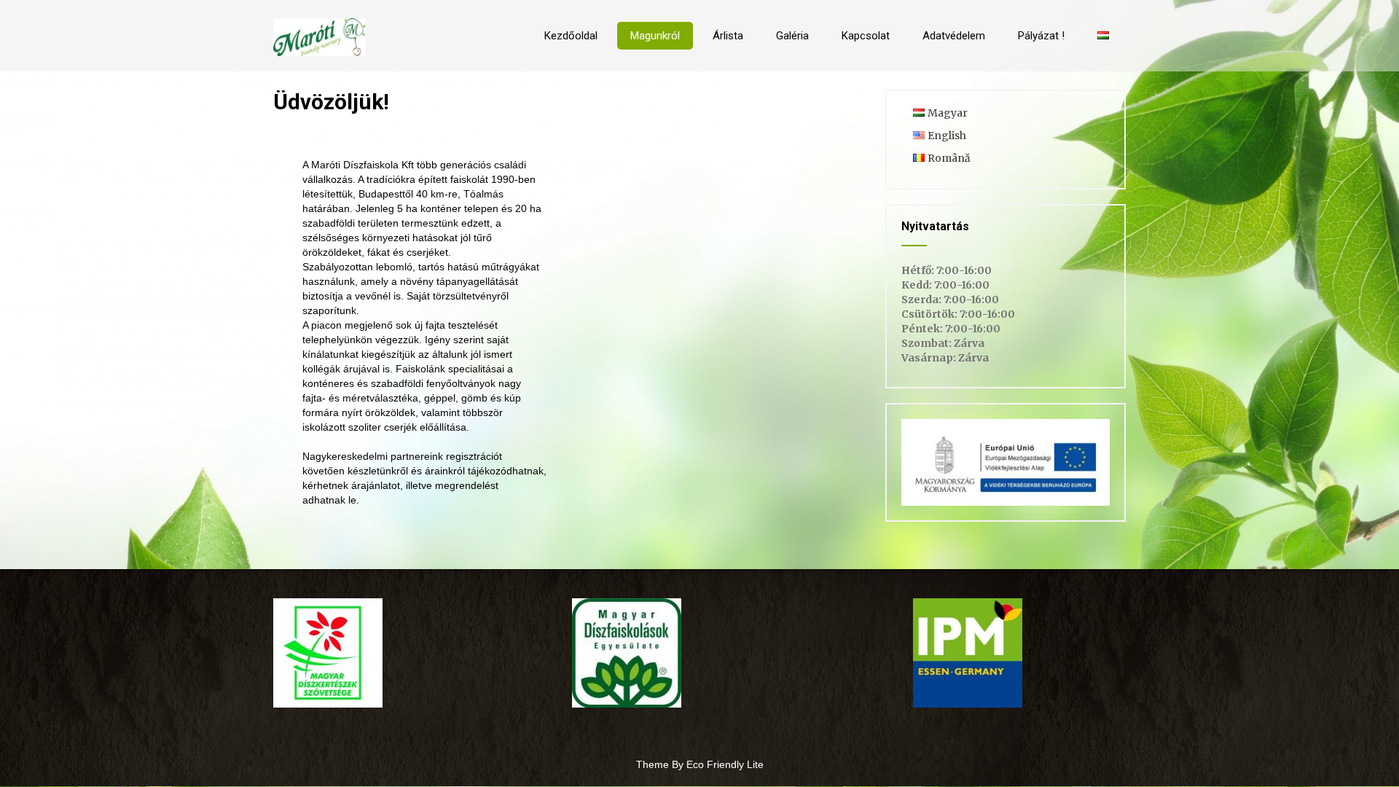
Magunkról (655, 35)
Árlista (728, 35)
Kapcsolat (866, 35)
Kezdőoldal (570, 35)
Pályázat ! (1041, 35)
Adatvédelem (953, 35)
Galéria (792, 35)
